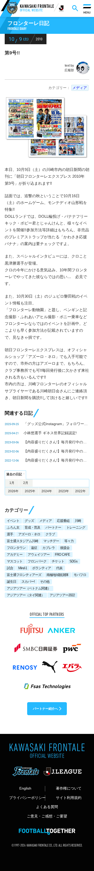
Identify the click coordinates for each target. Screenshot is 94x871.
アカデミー (14, 554)
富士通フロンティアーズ (24, 575)
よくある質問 (47, 807)
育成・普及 (32, 527)
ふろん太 (13, 527)
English (25, 788)
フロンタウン (16, 548)
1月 (11, 483)
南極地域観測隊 (57, 575)
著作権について (68, 788)
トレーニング (75, 527)
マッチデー (51, 541)
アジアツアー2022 (62, 595)
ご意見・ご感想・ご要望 (47, 816)
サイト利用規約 (68, 798)
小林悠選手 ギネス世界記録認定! (50, 433)
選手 (10, 534)
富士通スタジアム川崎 (22, 541)
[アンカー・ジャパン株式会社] (61, 627)
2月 (25, 483)
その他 (44, 582)
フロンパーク (37, 561)
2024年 (47, 491)
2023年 (63, 491)
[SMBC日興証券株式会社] (35, 646)
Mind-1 (22, 568)
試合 (10, 568)
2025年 (30, 491)
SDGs (73, 561)
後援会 (64, 548)
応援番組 (63, 521)
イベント (13, 521)
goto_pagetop (82, 838)
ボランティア (41, 568)
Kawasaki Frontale (37, 8)
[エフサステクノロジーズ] (47, 683)
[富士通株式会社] (31, 627)
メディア (79, 88)
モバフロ (80, 575)
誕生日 (11, 582)
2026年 (13, 491)
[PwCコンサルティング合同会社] (71, 646)
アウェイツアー (39, 554)
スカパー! (28, 582)
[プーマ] (50, 664)
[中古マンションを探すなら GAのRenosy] (25, 664)
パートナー (53, 527)
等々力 (69, 541)
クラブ (50, 534)
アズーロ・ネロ (29, 534)
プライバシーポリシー (27, 798)
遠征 (34, 548)
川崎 (78, 521)
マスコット (14, 561)
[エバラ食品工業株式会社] (72, 664)
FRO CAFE (62, 554)
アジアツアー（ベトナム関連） (29, 588)
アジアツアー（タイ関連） (25, 595)
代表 (59, 568)
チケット (58, 561)
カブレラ (48, 548)
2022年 (80, 491)
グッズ (29, 521)
